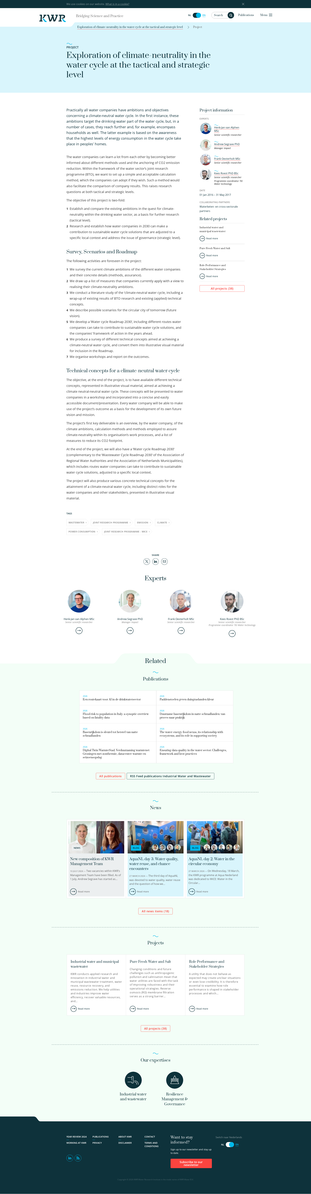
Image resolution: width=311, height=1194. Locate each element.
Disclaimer (125, 1142)
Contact (149, 1136)
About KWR (125, 1136)
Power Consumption (82, 531)
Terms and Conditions (151, 1144)
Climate (162, 522)
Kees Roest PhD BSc (226, 173)
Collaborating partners (215, 202)
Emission (142, 522)
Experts (204, 118)
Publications (246, 15)
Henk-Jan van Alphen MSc (226, 129)
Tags (69, 513)
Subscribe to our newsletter (191, 1163)
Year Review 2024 (76, 1136)
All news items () (155, 911)
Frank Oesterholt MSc (227, 158)
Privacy (97, 1142)
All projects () (222, 288)
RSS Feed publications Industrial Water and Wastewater (170, 776)
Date (202, 190)
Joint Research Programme (110, 522)
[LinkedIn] (155, 561)
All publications (110, 776)
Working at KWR (76, 1142)
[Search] (231, 15)
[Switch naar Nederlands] (197, 15)
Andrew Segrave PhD (227, 144)
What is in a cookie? (117, 4)
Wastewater (76, 522)
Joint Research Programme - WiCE (125, 531)
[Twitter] (147, 561)
